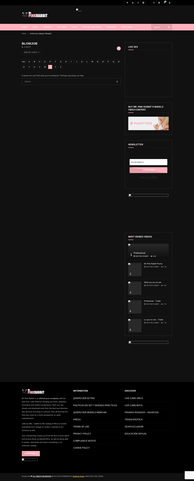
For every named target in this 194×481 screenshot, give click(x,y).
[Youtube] (132, 2)
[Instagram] (138, 2)
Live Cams (61, 27)
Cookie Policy (81, 448)
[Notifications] (159, 2)
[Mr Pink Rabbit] (35, 14)
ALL (23, 62)
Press (77, 419)
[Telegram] (143, 2)
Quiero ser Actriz (84, 398)
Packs (75, 27)
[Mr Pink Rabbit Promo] (134, 269)
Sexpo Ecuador (134, 427)
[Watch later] (153, 2)
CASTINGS (111, 27)
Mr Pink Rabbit (142, 256)
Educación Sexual (136, 434)
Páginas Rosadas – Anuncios (142, 412)
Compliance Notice (84, 441)
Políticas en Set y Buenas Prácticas (95, 405)
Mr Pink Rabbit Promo (153, 264)
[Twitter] (127, 2)
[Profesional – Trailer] (134, 307)
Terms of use (81, 427)
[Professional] (148, 251)
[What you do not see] (134, 288)
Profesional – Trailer (152, 301)
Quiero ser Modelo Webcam (89, 412)
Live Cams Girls (134, 398)
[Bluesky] (148, 2)
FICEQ (35, 27)
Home (24, 27)
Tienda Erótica (134, 419)
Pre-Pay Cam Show (92, 27)
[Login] (169, 2)
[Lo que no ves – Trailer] (134, 325)
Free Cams (126, 27)
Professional (139, 253)
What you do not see (152, 282)
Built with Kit (148, 177)
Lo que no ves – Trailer (153, 320)
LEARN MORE (30, 454)
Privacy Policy (82, 434)
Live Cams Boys (134, 405)
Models (47, 27)
